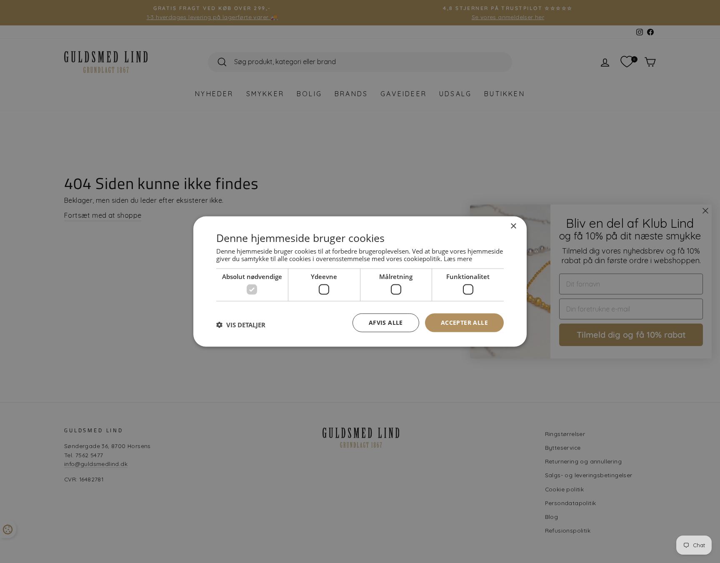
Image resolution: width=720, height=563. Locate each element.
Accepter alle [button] (464, 322)
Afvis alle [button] (386, 322)
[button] (240, 324)
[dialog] (360, 282)
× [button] (513, 226)
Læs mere (458, 258)
